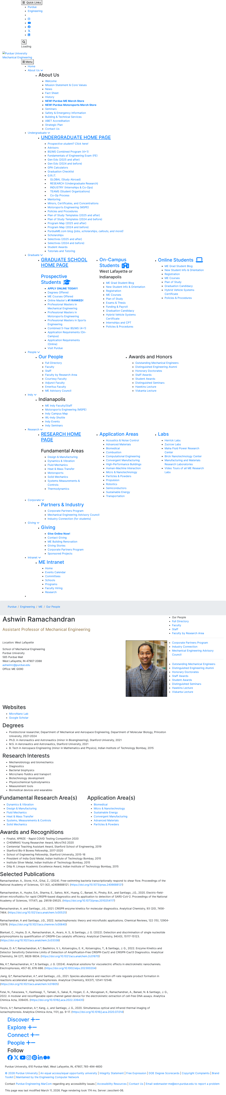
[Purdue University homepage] (14, 53)
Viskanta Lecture (145, 390)
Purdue (32, 7)
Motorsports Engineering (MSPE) (68, 207)
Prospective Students (54, 279)
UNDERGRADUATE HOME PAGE (76, 137)
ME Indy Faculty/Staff (58, 405)
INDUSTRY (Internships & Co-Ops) (70, 187)
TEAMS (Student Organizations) (69, 191)
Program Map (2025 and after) (67, 223)
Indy (31, 394)
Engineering (35, 11)
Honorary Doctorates (148, 370)
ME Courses (113, 294)
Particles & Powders (118, 476)
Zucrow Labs (173, 444)
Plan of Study (114, 298)
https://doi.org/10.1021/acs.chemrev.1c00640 (38, 924)
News (48, 89)
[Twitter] (29, 30)
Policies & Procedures (119, 326)
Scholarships (56, 235)
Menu (28, 61)
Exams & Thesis (116, 302)
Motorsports (55, 472)
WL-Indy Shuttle (55, 417)
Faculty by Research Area (61, 374)
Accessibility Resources (112, 1083)
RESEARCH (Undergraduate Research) (73, 183)
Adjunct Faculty (55, 382)
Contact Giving (57, 537)
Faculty (49, 366)
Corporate (35, 500)
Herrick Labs (173, 440)
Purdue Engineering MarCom (34, 1083)
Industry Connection (184, 646)
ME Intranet (51, 562)
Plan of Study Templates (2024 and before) (75, 219)
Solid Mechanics (58, 476)
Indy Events (52, 421)
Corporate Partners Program (66, 510)
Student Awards (58, 247)
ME (41, 606)
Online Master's (65, 300)
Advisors (53, 147)
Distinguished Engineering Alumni (156, 366)
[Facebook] (29, 26)
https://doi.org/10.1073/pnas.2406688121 (96, 884)
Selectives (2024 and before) (66, 243)
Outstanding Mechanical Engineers (157, 362)
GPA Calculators (58, 167)
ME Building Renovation (62, 541)
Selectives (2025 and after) (65, 239)
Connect (18, 1035)
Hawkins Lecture (145, 386)
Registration (113, 290)
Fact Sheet (52, 93)
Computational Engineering (123, 456)
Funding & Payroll (117, 306)
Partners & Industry (62, 504)
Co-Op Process (58, 195)
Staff (48, 370)
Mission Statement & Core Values (66, 85)
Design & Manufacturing (63, 457)
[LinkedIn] (29, 34)
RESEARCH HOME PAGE (61, 436)
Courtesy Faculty (56, 378)
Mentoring (54, 199)
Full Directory (53, 362)
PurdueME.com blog (85, 231)
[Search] (23, 41)
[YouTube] (29, 23)
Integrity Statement (112, 1073)
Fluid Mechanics (58, 464)
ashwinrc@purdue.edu (16, 665)
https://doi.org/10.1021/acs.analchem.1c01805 (29, 984)
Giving (32, 522)
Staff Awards (143, 374)
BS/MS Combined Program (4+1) (68, 151)
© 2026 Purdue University (21, 1073)
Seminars (51, 108)
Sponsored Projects (60, 553)
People (32, 352)
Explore (17, 1027)
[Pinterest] (34, 1058)
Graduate (34, 255)
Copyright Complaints (195, 1073)
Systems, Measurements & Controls (29, 820)
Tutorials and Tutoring (61, 251)
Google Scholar (18, 717)
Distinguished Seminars (149, 382)
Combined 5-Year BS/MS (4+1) (67, 328)
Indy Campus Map (56, 413)
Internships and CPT (118, 322)
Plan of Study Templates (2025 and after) (74, 215)
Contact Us (52, 128)
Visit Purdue (55, 348)
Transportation (115, 496)
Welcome (51, 81)
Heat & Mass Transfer (61, 468)
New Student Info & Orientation (125, 286)
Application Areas (118, 434)
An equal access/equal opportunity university (68, 1073)
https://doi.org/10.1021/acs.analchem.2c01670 (70, 956)
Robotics (111, 484)
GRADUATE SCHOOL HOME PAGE (64, 262)
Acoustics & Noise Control (122, 440)
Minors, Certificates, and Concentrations (73, 203)
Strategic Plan (54, 124)
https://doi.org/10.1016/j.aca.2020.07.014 (97, 1011)
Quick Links (33, 2)
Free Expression (136, 1073)
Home (31, 66)
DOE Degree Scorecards (164, 1073)
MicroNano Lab (18, 713)
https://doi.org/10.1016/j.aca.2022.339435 (57, 1000)
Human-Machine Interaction (123, 468)
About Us (34, 70)
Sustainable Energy (118, 492)
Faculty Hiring (54, 588)
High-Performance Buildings (123, 464)
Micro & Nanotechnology (121, 472)
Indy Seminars (54, 425)
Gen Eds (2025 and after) (64, 159)
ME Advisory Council (58, 390)
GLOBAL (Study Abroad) (64, 179)
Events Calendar (55, 572)
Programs (51, 584)
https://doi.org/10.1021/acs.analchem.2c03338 (30, 940)
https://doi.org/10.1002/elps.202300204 (70, 968)
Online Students (177, 260)
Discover (19, 1019)
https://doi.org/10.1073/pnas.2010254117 (88, 900)
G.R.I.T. (52, 175)
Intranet (33, 557)
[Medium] (46, 1058)
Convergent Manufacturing (123, 460)
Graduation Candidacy (120, 310)
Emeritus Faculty (55, 386)
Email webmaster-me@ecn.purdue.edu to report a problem (183, 1083)
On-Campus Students (112, 262)
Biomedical (113, 448)
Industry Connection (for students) (69, 518)
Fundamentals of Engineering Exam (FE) (73, 155)
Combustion (113, 452)
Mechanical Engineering (17, 57)
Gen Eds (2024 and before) (65, 163)
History (49, 97)
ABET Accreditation (57, 120)
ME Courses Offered (60, 296)
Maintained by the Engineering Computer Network (47, 1077)
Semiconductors (116, 488)
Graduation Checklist (61, 171)
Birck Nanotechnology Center (183, 456)
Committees (52, 576)
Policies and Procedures (63, 211)
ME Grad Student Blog (120, 282)
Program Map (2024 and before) (68, 227)
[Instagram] (29, 19)
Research (34, 429)
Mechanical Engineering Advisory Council (73, 514)
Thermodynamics (58, 488)
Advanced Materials (118, 444)
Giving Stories (56, 545)
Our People (51, 356)
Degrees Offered (58, 292)
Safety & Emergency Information (65, 112)
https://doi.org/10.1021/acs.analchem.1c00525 (37, 912)
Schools (50, 580)
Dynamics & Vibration (61, 461)
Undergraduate (37, 132)
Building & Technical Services (63, 116)
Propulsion (112, 480)
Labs (163, 434)
